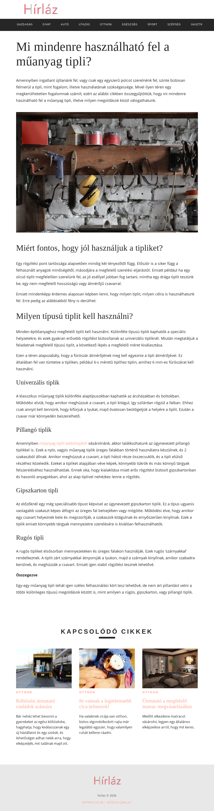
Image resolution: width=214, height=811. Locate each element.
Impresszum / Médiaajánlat (107, 802)
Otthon (24, 692)
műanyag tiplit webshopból (63, 443)
